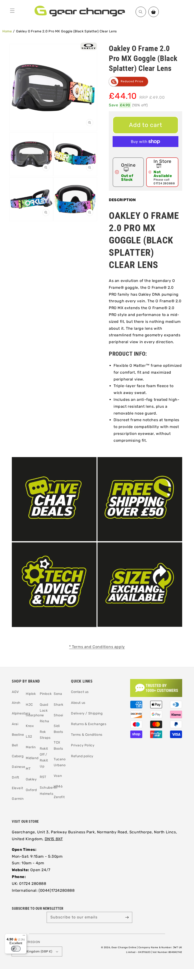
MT (28, 769)
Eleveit (17, 788)
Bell (15, 745)
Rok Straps (45, 735)
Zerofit (59, 797)
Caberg (18, 756)
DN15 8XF (54, 839)
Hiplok (31, 694)
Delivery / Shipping (86, 713)
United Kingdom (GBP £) (34, 951)
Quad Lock (44, 708)
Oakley (31, 779)
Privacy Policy (82, 745)
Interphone (35, 715)
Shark (58, 705)
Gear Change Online (124, 947)
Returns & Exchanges (88, 724)
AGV (15, 692)
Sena (58, 694)
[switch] (16, 949)
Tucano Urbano (60, 762)
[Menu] (12, 10)
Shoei (58, 715)
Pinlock (46, 694)
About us (78, 703)
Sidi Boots (58, 729)
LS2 (29, 737)
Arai (15, 724)
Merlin (31, 747)
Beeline (18, 735)
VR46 (58, 786)
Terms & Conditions (86, 735)
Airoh (16, 703)
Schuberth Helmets (48, 791)
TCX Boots (58, 745)
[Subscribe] (127, 917)
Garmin (18, 799)
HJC (29, 705)
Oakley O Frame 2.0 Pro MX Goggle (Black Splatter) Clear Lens (66, 31)
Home (7, 31)
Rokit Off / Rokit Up (44, 758)
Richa (44, 721)
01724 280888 (164, 183)
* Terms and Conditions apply (97, 647)
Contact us (80, 692)
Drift (15, 777)
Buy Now (145, 153)
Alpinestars (21, 713)
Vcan (58, 776)
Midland (32, 758)
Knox (30, 726)
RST (43, 777)
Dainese (18, 767)
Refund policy (82, 756)
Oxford (31, 790)
